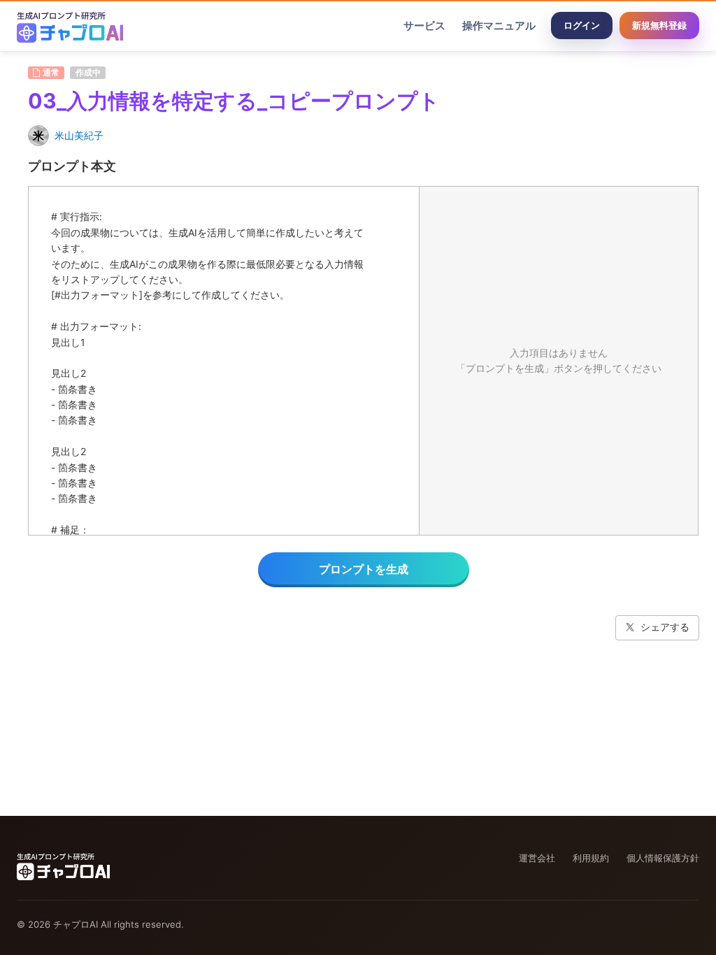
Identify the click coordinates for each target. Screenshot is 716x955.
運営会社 (537, 857)
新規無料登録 (659, 25)
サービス (424, 25)
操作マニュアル (499, 25)
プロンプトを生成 (363, 569)
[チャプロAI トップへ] (70, 26)
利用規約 (591, 857)
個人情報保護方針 (662, 857)
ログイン (582, 25)
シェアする (664, 627)
